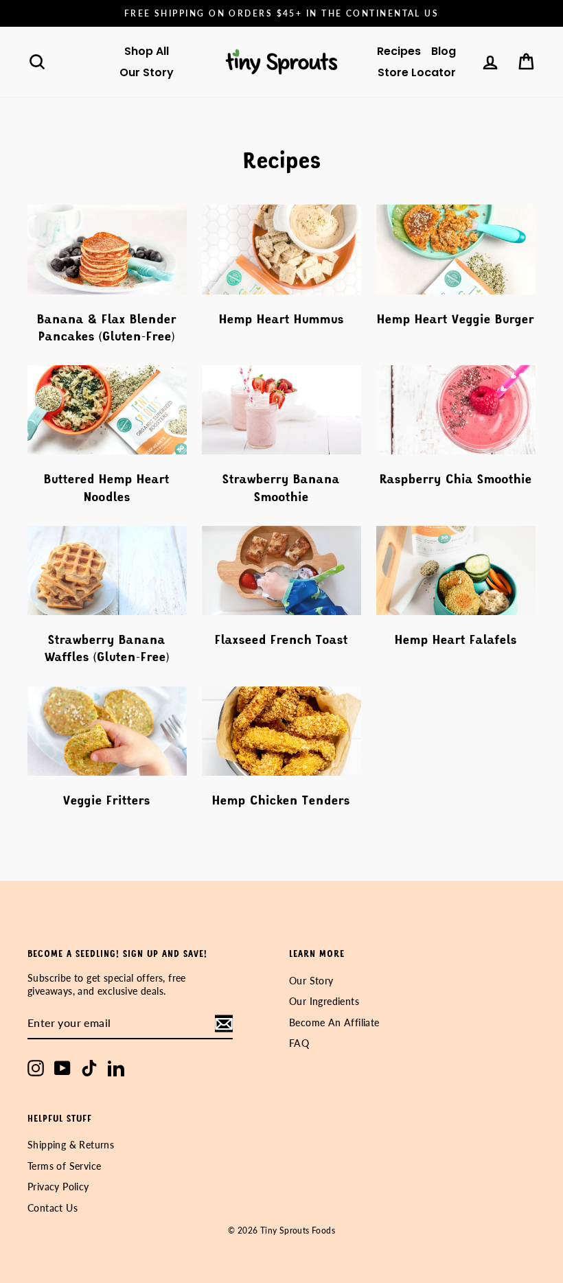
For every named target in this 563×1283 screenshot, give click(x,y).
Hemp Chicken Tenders (281, 799)
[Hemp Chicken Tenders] (281, 731)
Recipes (399, 51)
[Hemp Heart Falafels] (456, 570)
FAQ (299, 1043)
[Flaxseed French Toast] (281, 570)
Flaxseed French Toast (281, 639)
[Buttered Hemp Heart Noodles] (107, 409)
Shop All (146, 51)
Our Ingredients (324, 1001)
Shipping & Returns (70, 1145)
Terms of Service (64, 1166)
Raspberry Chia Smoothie (456, 478)
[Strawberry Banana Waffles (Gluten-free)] (107, 570)
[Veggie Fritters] (107, 731)
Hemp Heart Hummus (281, 318)
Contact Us (52, 1208)
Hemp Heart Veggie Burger (455, 318)
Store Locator (417, 72)
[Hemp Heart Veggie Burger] (456, 249)
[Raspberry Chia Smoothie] (456, 409)
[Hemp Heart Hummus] (281, 249)
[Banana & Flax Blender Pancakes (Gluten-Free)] (107, 249)
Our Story (146, 72)
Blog (443, 51)
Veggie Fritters (106, 799)
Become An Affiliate (334, 1022)
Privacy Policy (58, 1186)
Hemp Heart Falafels (456, 639)
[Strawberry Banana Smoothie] (281, 409)
